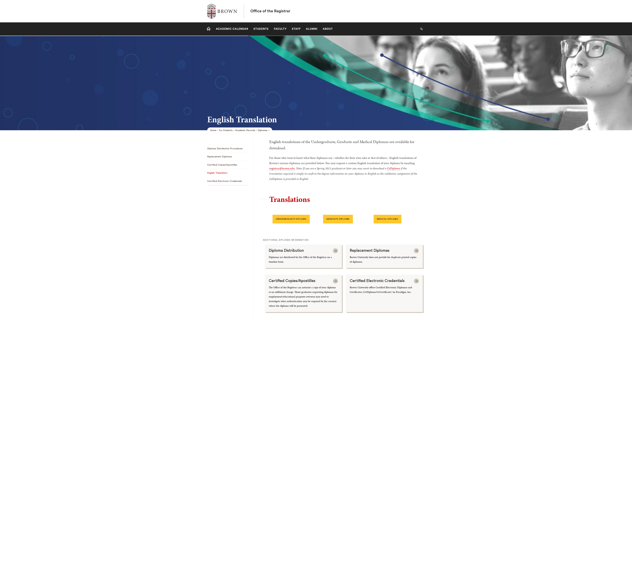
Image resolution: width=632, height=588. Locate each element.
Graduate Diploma (338, 219)
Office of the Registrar (270, 11)
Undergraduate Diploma (291, 219)
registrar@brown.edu (282, 168)
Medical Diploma (387, 219)
